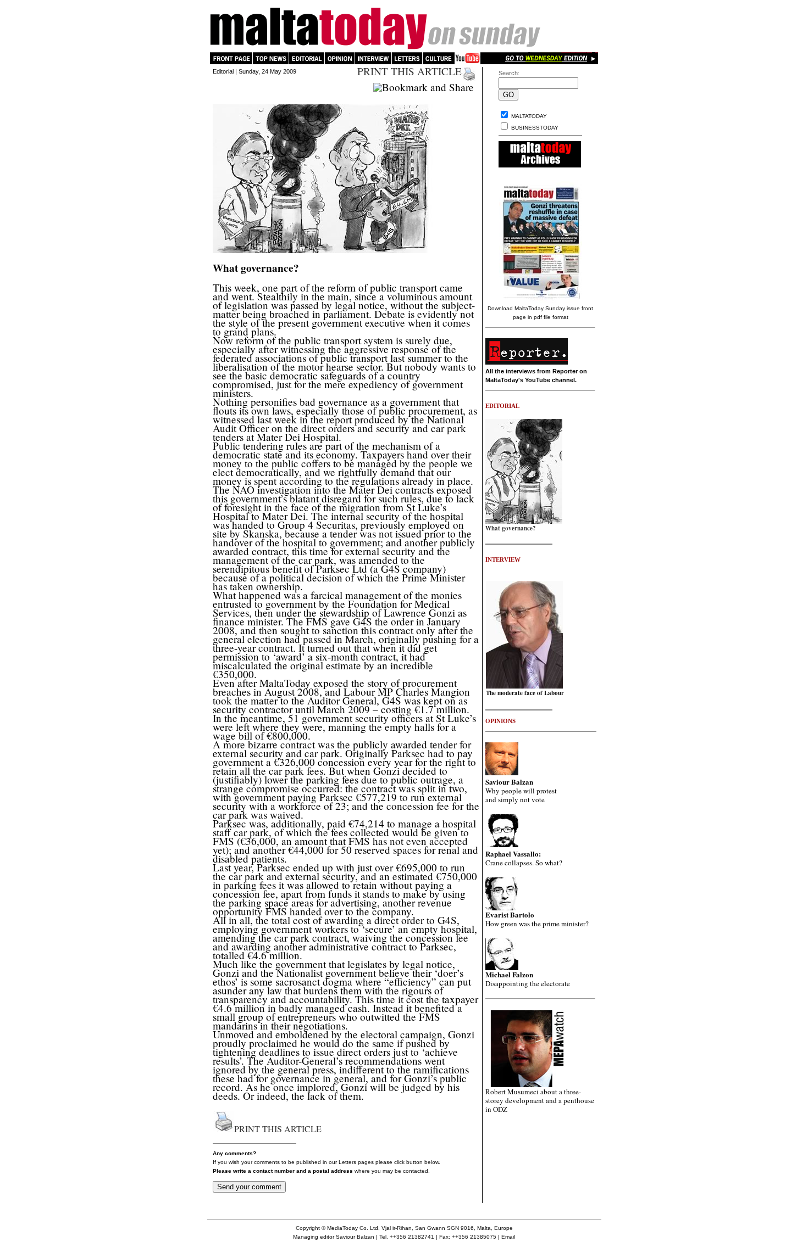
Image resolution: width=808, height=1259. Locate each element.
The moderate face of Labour (525, 693)
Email (508, 1237)
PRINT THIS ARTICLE (409, 71)
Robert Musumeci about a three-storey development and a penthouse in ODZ (539, 1100)
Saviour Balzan (355, 1237)
